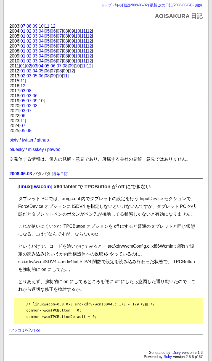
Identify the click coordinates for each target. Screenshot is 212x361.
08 (28, 26)
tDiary (176, 352)
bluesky (17, 149)
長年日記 (60, 174)
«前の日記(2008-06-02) (131, 5)
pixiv (13, 140)
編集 (199, 5)
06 (53, 31)
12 (53, 26)
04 (41, 31)
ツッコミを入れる (24, 330)
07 (22, 26)
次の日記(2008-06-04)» (176, 5)
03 (35, 31)
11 (47, 26)
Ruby (168, 357)
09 (35, 26)
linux (25, 186)
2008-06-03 (20, 173)
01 (22, 31)
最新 (153, 5)
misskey (36, 149)
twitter (27, 140)
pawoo (53, 149)
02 (28, 31)
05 (47, 31)
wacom (42, 186)
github (43, 140)
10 (41, 26)
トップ (106, 5)
